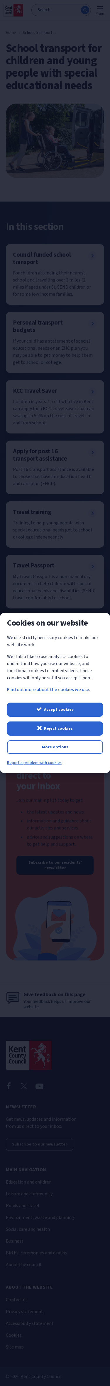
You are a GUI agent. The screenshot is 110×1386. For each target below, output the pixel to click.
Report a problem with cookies (34, 763)
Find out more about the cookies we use (48, 689)
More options (55, 747)
